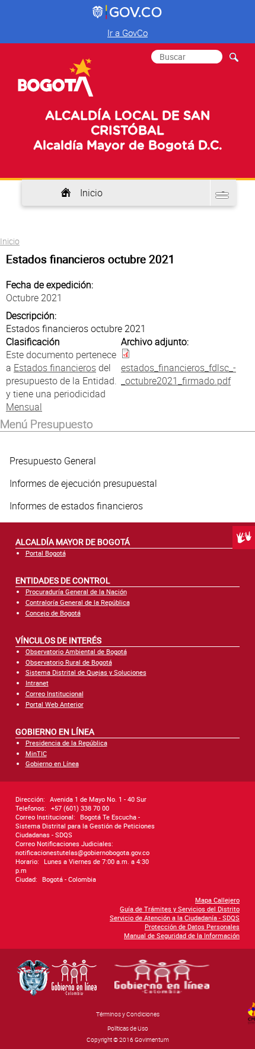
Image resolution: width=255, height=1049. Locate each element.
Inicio (91, 192)
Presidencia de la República (66, 742)
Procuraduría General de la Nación (76, 591)
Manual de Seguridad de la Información (182, 935)
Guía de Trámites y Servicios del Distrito (180, 908)
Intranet (37, 682)
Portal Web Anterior (55, 704)
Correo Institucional (55, 693)
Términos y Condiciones (128, 1014)
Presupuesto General (52, 460)
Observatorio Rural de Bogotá (69, 662)
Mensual (24, 406)
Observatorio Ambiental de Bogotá (76, 651)
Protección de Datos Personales (192, 926)
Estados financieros (55, 367)
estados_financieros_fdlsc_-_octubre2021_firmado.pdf (178, 374)
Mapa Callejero (217, 899)
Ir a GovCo (127, 33)
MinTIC (36, 753)
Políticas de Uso (127, 1028)
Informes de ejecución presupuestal (83, 483)
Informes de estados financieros (76, 505)
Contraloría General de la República (78, 602)
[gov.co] (128, 12)
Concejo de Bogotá (53, 612)
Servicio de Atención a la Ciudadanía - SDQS (175, 917)
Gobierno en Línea (52, 763)
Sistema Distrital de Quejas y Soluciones (86, 672)
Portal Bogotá (46, 553)
